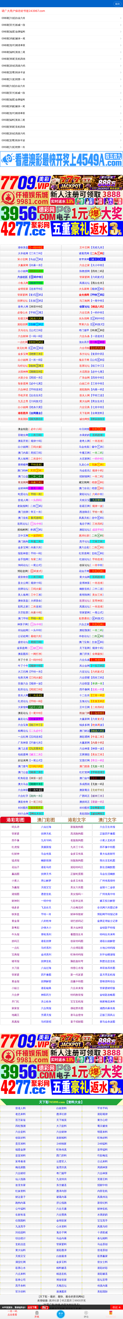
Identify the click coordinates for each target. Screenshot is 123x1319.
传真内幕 (102, 1285)
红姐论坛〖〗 (92, 559)
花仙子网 (92, 571)
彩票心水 (20, 1267)
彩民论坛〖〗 (30, 523)
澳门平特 (31, 618)
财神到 (15, 900)
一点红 (15, 947)
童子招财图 (76, 1021)
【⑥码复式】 (92, 324)
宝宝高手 (102, 1220)
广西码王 (92, 795)
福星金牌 (20, 1149)
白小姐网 (31, 271)
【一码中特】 (92, 312)
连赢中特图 (76, 981)
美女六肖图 (76, 887)
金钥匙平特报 (107, 927)
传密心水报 (76, 967)
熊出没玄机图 (107, 860)
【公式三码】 (31, 330)
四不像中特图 (107, 847)
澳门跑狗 (31, 541)
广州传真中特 (107, 894)
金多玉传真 (76, 880)
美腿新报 (46, 847)
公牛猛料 (20, 1208)
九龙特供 (61, 1179)
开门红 (15, 1001)
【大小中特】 (92, 265)
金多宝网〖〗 (31, 547)
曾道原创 (102, 1250)
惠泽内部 (61, 1191)
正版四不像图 (107, 833)
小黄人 (15, 880)
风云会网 (92, 665)
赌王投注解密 (107, 900)
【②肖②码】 (31, 348)
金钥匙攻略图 (107, 994)
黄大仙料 (20, 1250)
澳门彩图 (46, 820)
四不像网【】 (92, 689)
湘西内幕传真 (107, 1008)
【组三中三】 (92, 365)
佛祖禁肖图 (76, 1008)
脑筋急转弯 (76, 961)
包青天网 (31, 677)
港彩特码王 (76, 867)
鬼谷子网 (61, 1232)
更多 (61, 1314)
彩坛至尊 (102, 1279)
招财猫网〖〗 (92, 476)
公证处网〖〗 (31, 636)
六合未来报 (76, 988)
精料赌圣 (61, 1267)
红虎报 (15, 847)
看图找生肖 (76, 934)
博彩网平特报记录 (107, 914)
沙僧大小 (46, 927)
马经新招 (46, 1021)
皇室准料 (20, 1155)
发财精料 (61, 1137)
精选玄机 (61, 1273)
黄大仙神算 (76, 927)
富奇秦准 (20, 1161)
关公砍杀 (46, 1001)
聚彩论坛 (92, 494)
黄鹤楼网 (31, 464)
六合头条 (92, 659)
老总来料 (20, 1114)
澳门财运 (92, 730)
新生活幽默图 (107, 867)
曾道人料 (20, 1108)
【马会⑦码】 (30, 259)
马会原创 (102, 1244)
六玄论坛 (92, 671)
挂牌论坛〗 (31, 588)
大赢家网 (92, 719)
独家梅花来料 (107, 1001)
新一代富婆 (76, 974)
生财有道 (20, 1214)
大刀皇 (15, 967)
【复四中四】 (92, 353)
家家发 (15, 1008)
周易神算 (102, 1167)
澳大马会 (31, 784)
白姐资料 (61, 1108)
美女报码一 (76, 894)
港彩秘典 (46, 988)
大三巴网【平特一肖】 (31, 671)
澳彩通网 (92, 736)
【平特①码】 (92, 294)
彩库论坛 (31, 689)
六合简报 (46, 1008)
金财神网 (31, 488)
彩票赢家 (102, 1256)
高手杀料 (20, 1285)
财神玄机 (102, 1208)
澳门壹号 (31, 766)
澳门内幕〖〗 (31, 452)
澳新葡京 (92, 789)
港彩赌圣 (102, 1273)
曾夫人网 (31, 695)
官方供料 (20, 1291)
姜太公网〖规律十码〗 (31, 582)
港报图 (15, 894)
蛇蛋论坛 (31, 494)
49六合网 (31, 813)
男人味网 (31, 458)
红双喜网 (92, 553)
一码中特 (46, 900)
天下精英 (61, 1120)
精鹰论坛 (31, 730)
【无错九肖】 (92, 247)
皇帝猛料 (102, 1149)
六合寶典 (61, 1214)
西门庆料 (61, 1155)
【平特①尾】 (30, 312)
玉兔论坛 (92, 701)
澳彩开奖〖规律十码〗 (31, 440)
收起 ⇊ (117, 1307)
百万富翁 (20, 1120)
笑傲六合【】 (31, 683)
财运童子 (20, 1196)
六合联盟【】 (92, 683)
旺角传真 (61, 1149)
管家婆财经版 (107, 988)
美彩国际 (92, 813)
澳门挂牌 (31, 511)
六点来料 (20, 1273)
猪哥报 (15, 961)
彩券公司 (20, 1279)
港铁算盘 (31, 247)
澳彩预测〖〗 (92, 630)
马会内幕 (61, 1238)
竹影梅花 (102, 1155)
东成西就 (92, 784)
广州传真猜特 (107, 880)
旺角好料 (102, 1137)
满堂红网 (20, 1262)
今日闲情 (92, 429)
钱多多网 (92, 724)
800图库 (92, 807)
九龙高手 (20, 1226)
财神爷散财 (76, 914)
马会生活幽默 (107, 873)
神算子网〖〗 (30, 624)
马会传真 (46, 853)
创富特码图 (76, 941)
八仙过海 (46, 826)
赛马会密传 (76, 1014)
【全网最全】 (31, 413)
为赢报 (15, 887)
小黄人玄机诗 (107, 840)
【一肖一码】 (31, 359)
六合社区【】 (30, 277)
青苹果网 (92, 259)
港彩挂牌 (46, 941)
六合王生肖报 (107, 826)
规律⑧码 (92, 288)
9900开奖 (80, 1300)
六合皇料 (20, 1131)
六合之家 (92, 624)
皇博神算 (92, 582)
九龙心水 (92, 464)
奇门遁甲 (92, 330)
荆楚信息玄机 (107, 961)
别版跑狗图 (76, 860)
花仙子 (15, 867)
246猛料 (102, 1143)
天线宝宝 (92, 500)
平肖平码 (102, 1108)
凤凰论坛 (92, 282)
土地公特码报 (107, 947)
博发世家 (61, 1279)
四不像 (15, 840)
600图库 (30, 807)
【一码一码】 (31, 336)
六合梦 (15, 994)
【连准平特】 (31, 288)
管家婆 (15, 833)
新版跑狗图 (76, 826)
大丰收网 (31, 253)
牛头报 (15, 934)
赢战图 (15, 873)
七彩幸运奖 (76, 900)
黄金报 (15, 981)
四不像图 (46, 974)
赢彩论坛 (31, 719)
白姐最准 (61, 1256)
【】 (92, 253)
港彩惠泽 (61, 1250)
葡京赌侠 (102, 1125)
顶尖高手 (92, 342)
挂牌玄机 (46, 961)
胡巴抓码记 (76, 920)
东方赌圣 (61, 1185)
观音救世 (31, 577)
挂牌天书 (46, 873)
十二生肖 (92, 695)
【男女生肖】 (92, 401)
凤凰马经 (102, 1226)
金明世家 (61, 1220)
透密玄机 (46, 894)
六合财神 (61, 1131)
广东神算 (31, 742)
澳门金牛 (92, 778)
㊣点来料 (102, 1161)
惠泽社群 (61, 1114)
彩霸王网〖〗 (92, 506)
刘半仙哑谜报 (107, 954)
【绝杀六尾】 (31, 407)
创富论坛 (92, 306)
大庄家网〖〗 (92, 458)
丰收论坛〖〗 (92, 636)
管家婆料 (61, 1244)
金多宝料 (61, 1262)
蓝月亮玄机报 (107, 974)
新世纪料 (102, 1202)
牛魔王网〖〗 (92, 452)
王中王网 (31, 535)
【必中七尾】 (92, 371)
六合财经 (20, 1173)
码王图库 (67, 1300)
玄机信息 (20, 1244)
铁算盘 (15, 914)
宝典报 (15, 954)
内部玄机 (102, 1191)
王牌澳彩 (92, 754)
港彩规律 (102, 1114)
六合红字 (31, 795)
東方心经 (102, 1120)
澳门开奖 (92, 653)
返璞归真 (61, 1167)
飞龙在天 (46, 907)
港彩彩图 (16, 820)
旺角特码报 (76, 954)
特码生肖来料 (107, 934)
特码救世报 (76, 994)
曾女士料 (102, 1262)
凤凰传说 (102, 1196)
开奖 (36, 1316)
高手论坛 (92, 541)
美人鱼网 (31, 594)
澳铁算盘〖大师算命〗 (31, 600)
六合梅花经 (76, 907)
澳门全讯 (92, 488)
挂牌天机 (46, 833)
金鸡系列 (46, 954)
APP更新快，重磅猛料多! (14, 1307)
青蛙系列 (46, 934)
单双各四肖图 (107, 967)
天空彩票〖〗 (31, 612)
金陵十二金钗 (107, 887)
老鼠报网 (30, 506)
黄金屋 (15, 920)
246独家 (61, 1143)
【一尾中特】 (92, 300)
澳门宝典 (92, 642)
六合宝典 (31, 724)
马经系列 (46, 947)
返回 (117, 3)
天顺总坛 (61, 1285)
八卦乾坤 (46, 920)
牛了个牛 (31, 665)
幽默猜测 (46, 860)
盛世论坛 (31, 642)
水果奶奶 (92, 435)
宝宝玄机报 (76, 1001)
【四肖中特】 (92, 377)
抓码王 (15, 941)
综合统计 (20, 1238)
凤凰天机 (92, 517)
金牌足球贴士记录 (107, 920)
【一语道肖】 (92, 336)
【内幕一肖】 (31, 265)
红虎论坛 (31, 701)
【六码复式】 (92, 277)
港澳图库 (61, 1291)
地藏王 (15, 1014)
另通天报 (46, 1014)
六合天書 (61, 1208)
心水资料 (61, 1226)
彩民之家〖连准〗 (31, 606)
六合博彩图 (76, 947)
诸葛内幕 (61, 1196)
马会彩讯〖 (92, 470)
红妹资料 (20, 1191)
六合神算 (31, 789)
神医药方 (46, 994)
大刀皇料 (61, 1125)
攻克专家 (20, 1185)
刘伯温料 (20, 1232)
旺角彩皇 (31, 778)
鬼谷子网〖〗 (92, 523)
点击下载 (32, 1307)
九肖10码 (46, 840)
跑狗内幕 (20, 1202)
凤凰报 (15, 1021)
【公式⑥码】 (92, 359)
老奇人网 (31, 306)
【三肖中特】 (92, 383)
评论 (86, 1316)
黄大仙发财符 (107, 853)
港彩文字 (77, 820)
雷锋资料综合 (107, 981)
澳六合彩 (92, 547)
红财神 (15, 853)
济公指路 (61, 1202)
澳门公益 (31, 476)
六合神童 (92, 748)
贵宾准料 (20, 1143)
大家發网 (31, 707)
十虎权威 (102, 1232)
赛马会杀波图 (107, 1021)
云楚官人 (61, 1161)
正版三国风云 (107, 1014)
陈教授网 (92, 271)
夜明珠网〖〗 (92, 594)
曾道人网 (31, 500)
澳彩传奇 (31, 801)
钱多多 (15, 907)
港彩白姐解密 (107, 941)
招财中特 (102, 1185)
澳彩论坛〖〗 (92, 529)
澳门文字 (107, 820)
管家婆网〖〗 (92, 612)
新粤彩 (15, 927)
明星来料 (102, 1131)
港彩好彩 (102, 1267)
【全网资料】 (92, 413)
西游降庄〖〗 (92, 511)
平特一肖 (46, 914)
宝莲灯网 (92, 760)
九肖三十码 (76, 847)
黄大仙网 (92, 577)
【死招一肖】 (31, 377)
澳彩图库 (31, 653)
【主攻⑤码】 (30, 300)
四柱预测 (20, 1125)
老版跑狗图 (76, 840)
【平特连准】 (31, 389)
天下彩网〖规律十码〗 (92, 648)
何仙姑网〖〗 (31, 630)
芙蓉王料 (102, 1179)
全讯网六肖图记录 (107, 907)
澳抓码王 (92, 801)
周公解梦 (46, 880)
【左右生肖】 (31, 395)
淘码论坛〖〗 (31, 565)
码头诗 (15, 826)
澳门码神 (30, 470)
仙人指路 (20, 1179)
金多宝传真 (76, 853)
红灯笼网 (92, 772)
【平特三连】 (92, 395)
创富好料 (20, 1137)
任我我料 (20, 1220)
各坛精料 (102, 1238)
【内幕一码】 (92, 389)
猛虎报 (15, 860)
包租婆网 (31, 754)
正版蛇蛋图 (76, 873)
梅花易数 (20, 1167)
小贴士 (15, 988)
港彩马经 (46, 867)
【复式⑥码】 (30, 294)
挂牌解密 (46, 981)
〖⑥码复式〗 (92, 618)
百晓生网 (31, 435)
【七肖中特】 (92, 407)
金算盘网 (31, 648)
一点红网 (31, 736)
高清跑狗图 (76, 833)
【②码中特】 (92, 318)
